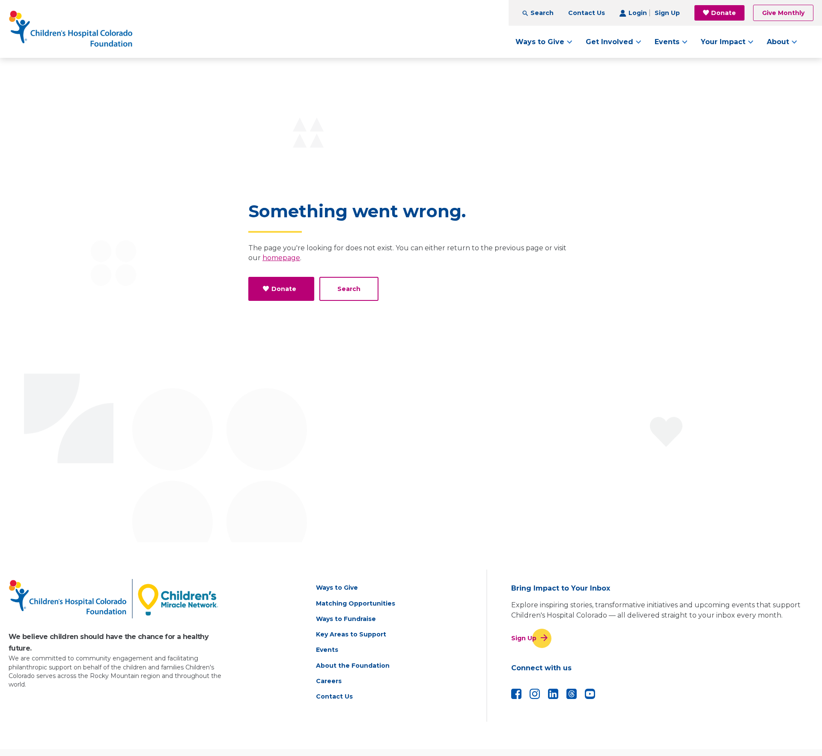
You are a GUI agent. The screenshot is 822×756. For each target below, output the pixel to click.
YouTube (590, 694)
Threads (571, 694)
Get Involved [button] (609, 42)
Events (327, 650)
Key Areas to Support (351, 634)
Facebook (516, 694)
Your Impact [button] (723, 42)
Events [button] (667, 42)
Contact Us (586, 13)
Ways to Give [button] (539, 42)
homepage (281, 258)
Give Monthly (783, 13)
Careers (329, 681)
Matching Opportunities (355, 603)
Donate (723, 13)
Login (637, 13)
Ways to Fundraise (346, 619)
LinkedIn (553, 694)
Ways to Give (337, 587)
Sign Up (667, 13)
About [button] (778, 42)
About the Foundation (353, 665)
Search (542, 13)
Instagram (535, 694)
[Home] (71, 29)
